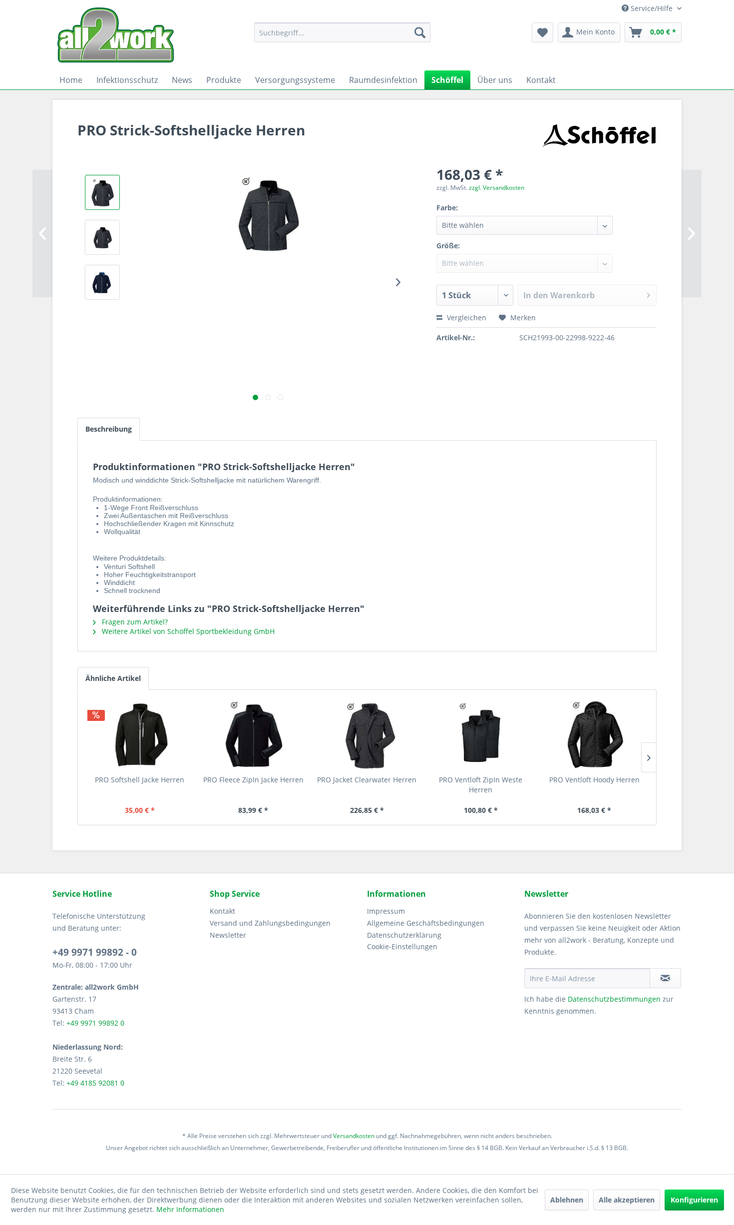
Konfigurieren (694, 1200)
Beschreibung (108, 429)
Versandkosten (353, 1136)
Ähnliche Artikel (113, 678)
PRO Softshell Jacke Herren (139, 779)
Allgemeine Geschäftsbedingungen (425, 923)
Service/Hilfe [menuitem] (652, 8)
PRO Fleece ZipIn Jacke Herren (253, 779)
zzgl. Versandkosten (496, 187)
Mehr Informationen (190, 1209)
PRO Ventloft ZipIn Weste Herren (480, 784)
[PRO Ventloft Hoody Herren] (594, 735)
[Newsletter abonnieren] (665, 978)
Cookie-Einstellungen (402, 946)
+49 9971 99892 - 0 (94, 952)
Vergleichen (465, 317)
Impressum (386, 911)
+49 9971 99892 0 (95, 1023)
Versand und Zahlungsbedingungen (270, 923)
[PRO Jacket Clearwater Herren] (367, 735)
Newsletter (228, 935)
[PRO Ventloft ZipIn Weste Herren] (481, 735)
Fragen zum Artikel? (134, 621)
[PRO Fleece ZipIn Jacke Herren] (254, 735)
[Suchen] (419, 32)
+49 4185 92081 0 (95, 1083)
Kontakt (222, 911)
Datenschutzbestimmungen (614, 999)
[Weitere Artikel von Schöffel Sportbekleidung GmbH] (599, 139)
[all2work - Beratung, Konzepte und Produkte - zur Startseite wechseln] (115, 35)
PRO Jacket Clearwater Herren (366, 779)
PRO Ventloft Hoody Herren (594, 779)
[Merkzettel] (542, 32)
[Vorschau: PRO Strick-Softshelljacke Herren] (102, 192)
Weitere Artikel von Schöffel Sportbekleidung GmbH (187, 631)
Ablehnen (566, 1200)
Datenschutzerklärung (404, 935)
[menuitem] (342, 32)
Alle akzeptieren (627, 1200)
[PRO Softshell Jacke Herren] (140, 735)
